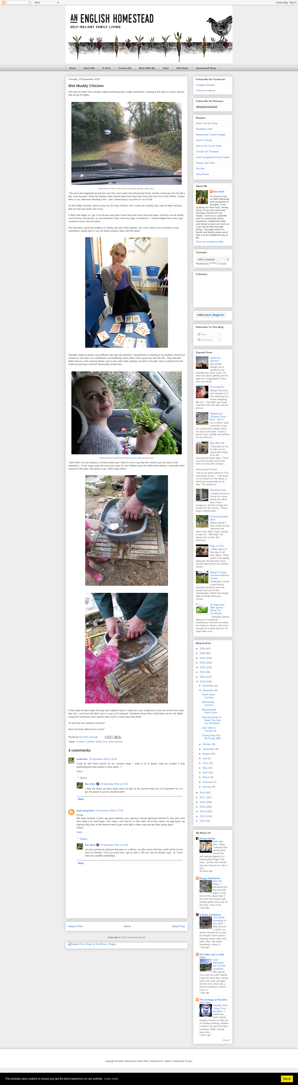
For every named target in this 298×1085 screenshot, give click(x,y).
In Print (106, 68)
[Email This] (106, 737)
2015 (203, 806)
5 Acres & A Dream (210, 914)
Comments (206, 339)
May (205, 767)
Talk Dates (182, 68)
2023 (203, 662)
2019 (203, 681)
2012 (203, 820)
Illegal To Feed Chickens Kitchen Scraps (219, 575)
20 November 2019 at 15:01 (103, 759)
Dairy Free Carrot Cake (208, 145)
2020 (203, 676)
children (90, 741)
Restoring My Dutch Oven (209, 711)
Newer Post (75, 926)
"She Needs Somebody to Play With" (219, 920)
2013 (203, 816)
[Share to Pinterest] (119, 737)
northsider (82, 759)
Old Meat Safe (218, 490)
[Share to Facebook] (116, 737)
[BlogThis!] (109, 737)
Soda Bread (202, 174)
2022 (203, 667)
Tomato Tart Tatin (205, 163)
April (205, 772)
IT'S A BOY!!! (217, 387)
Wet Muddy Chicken (208, 703)
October (207, 744)
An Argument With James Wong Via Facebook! (217, 609)
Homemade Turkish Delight (211, 134)
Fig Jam (200, 168)
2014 (203, 811)
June (206, 763)
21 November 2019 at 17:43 (109, 810)
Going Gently (207, 838)
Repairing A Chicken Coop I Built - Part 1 (218, 416)
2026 (203, 648)
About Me (89, 68)
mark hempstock (85, 810)
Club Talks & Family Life (209, 729)
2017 (203, 797)
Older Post (178, 926)
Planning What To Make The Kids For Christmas (211, 720)
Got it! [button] (287, 1078)
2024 (203, 658)
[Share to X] (113, 737)
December (209, 685)
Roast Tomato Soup (206, 123)
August (207, 753)
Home (72, 68)
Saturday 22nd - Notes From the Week (220, 1008)
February (208, 782)
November (209, 690)
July (205, 758)
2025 (203, 653)
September (209, 749)
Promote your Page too (205, 90)
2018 (203, 792)
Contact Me (125, 68)
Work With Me (147, 68)
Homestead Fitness (206, 469)
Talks (166, 68)
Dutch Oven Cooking (208, 696)
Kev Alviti (90, 784)
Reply (79, 771)
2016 (203, 802)
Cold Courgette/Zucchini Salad (212, 157)
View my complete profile (209, 241)
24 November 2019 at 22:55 (114, 845)
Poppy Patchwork (210, 878)
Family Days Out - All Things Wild (212, 737)
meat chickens (115, 741)
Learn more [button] (111, 1078)
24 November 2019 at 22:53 (114, 784)
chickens (80, 741)
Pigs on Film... (218, 545)
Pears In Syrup (204, 140)
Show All (226, 1040)
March (206, 777)
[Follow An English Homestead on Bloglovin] (211, 316)
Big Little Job (217, 443)
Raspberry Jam (204, 128)
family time (101, 741)
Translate (221, 263)
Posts (203, 334)
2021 (203, 672)
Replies (83, 778)
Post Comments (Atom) (133, 937)
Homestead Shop (206, 68)
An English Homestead (205, 85)
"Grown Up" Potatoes (207, 151)
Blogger (188, 1061)
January (207, 786)
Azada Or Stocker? (215, 359)
